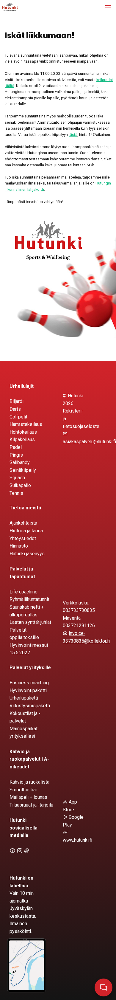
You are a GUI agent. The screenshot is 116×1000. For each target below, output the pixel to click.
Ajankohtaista (23, 523)
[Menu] (108, 7)
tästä (73, 134)
